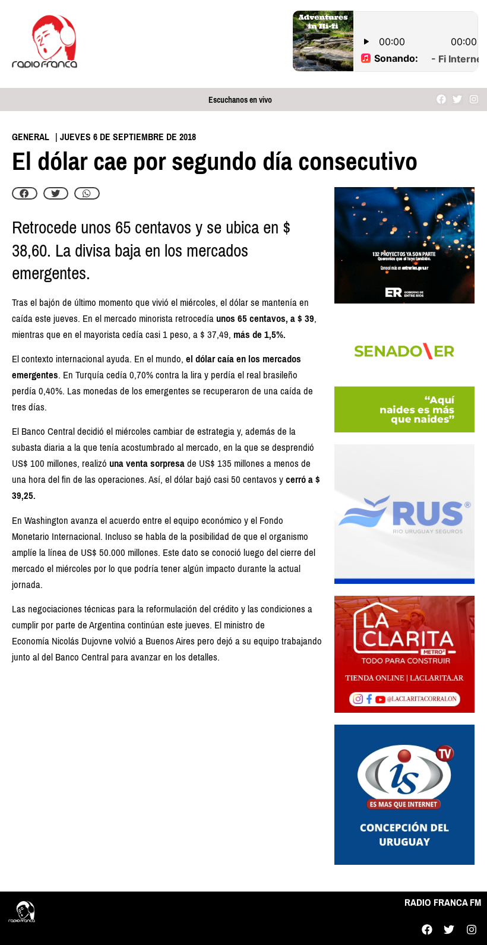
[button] (24, 193)
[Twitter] (457, 99)
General (30, 137)
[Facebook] (441, 99)
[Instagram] (473, 99)
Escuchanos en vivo (240, 100)
